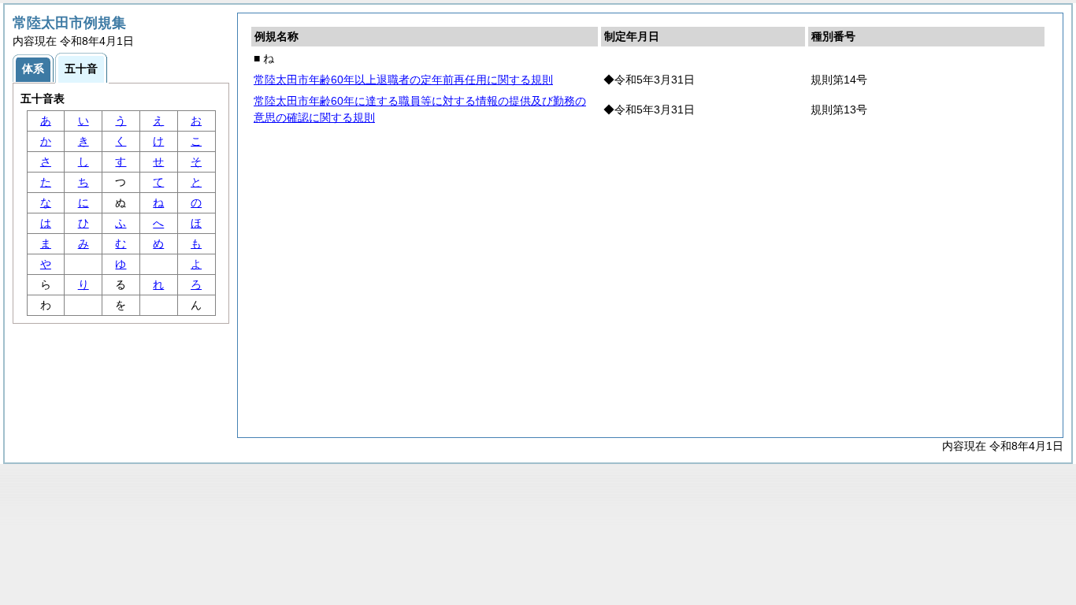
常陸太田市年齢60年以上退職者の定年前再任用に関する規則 (403, 79)
